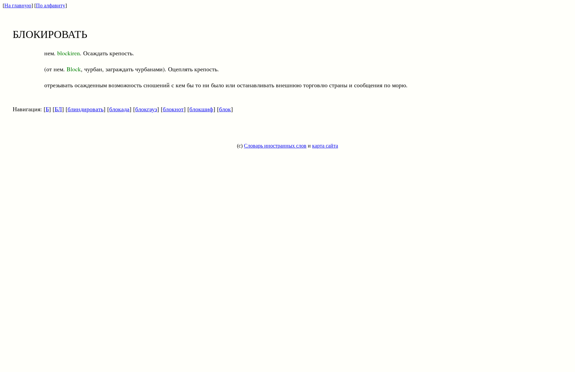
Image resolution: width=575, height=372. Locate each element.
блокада (119, 109)
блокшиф (201, 109)
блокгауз (146, 109)
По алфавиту (50, 5)
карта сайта (325, 146)
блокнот (173, 109)
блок (225, 109)
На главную (17, 5)
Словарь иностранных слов (275, 146)
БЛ (58, 109)
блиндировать (85, 109)
